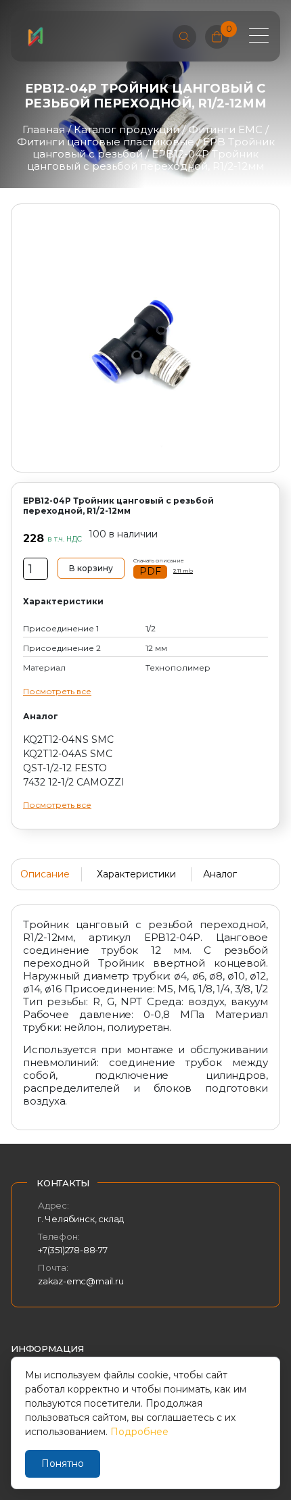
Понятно (62, 1463)
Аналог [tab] (220, 874)
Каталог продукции (126, 129)
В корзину (91, 568)
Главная (43, 129)
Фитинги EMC (225, 129)
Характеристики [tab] (136, 874)
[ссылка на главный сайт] (35, 36)
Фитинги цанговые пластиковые (105, 141)
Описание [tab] (45, 874)
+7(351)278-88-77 (73, 1249)
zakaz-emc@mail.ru (81, 1281)
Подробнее (139, 1432)
